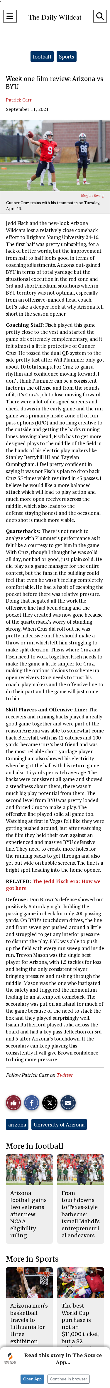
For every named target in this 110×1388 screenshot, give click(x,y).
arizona (17, 1124)
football (42, 56)
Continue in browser (68, 1379)
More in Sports (32, 1259)
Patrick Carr (19, 100)
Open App (32, 1379)
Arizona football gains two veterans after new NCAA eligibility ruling (28, 1214)
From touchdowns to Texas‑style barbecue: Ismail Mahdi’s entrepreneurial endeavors (81, 1214)
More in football (35, 1146)
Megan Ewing (92, 195)
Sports (66, 56)
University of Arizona (59, 1124)
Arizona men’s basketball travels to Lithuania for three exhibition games (29, 1327)
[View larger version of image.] (55, 155)
